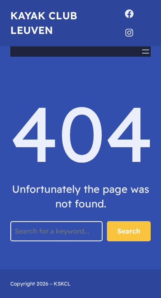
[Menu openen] (145, 51)
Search (128, 231)
